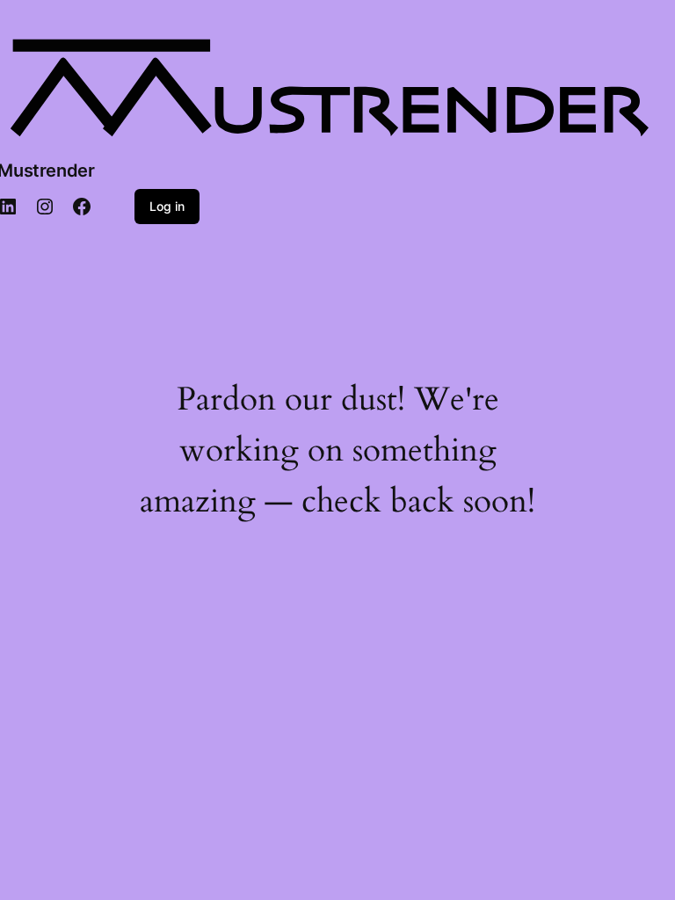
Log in (167, 206)
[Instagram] (44, 206)
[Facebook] (81, 206)
